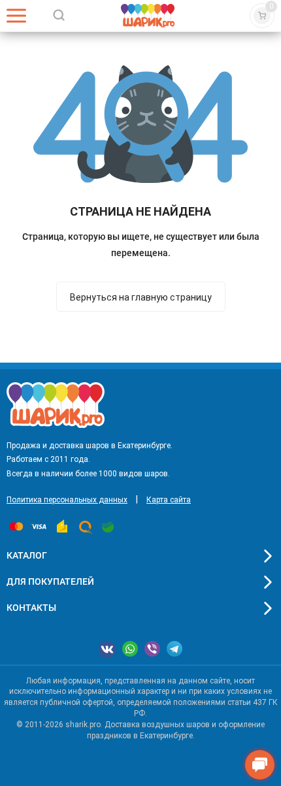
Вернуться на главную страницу (141, 297)
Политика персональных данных (67, 499)
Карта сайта (168, 499)
